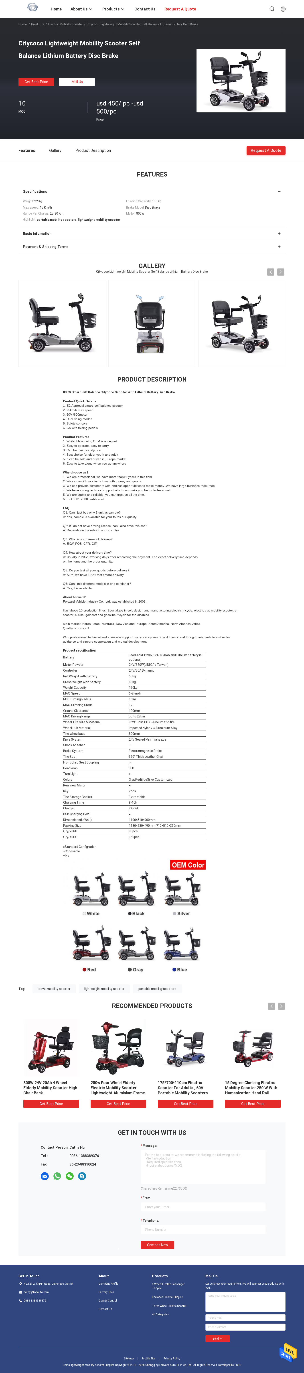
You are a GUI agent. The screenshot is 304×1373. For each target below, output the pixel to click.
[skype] (82, 1176)
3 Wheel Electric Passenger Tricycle (168, 1286)
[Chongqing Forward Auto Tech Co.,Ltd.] (32, 7)
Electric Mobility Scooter (65, 24)
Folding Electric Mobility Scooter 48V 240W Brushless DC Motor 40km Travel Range (117, 1087)
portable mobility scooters (157, 989)
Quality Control (108, 1300)
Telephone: (151, 1220)
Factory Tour (106, 1292)
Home (22, 24)
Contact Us (105, 1309)
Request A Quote (266, 150)
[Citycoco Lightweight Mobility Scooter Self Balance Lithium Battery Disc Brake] (241, 80)
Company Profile (108, 1283)
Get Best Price (36, 82)
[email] (45, 1176)
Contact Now (157, 1245)
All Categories (160, 1314)
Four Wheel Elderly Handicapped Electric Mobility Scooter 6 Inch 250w (185, 1087)
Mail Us (77, 82)
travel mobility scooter (54, 989)
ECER (238, 1365)
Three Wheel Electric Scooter (169, 1306)
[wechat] (70, 1176)
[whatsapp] (57, 1176)
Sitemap (129, 1358)
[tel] (95, 1176)
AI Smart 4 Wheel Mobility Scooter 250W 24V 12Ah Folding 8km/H (248, 1087)
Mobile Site (148, 1358)
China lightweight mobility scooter (83, 1365)
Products (38, 24)
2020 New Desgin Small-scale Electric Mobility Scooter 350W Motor (50, 1087)
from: (147, 1198)
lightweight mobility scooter (104, 989)
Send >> (218, 1338)
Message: (150, 1146)
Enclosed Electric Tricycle (167, 1297)
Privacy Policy (172, 1358)
